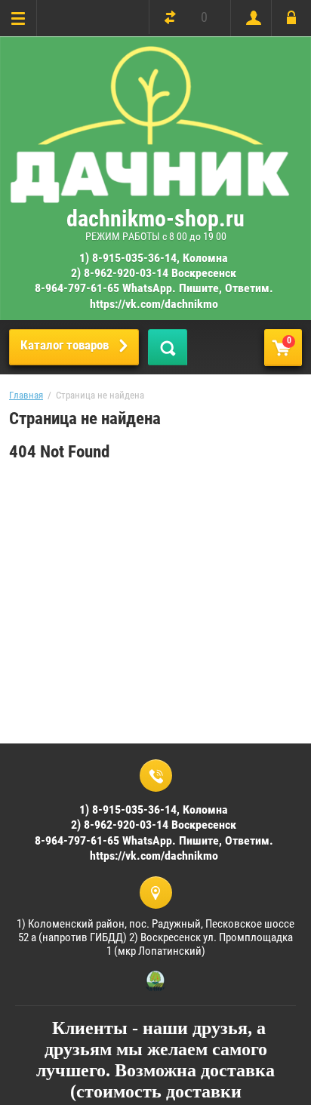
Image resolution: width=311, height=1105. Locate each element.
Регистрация (250, 18)
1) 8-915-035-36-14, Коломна (153, 258)
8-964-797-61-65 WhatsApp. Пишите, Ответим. (154, 288)
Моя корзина (289, 340)
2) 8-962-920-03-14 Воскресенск (153, 273)
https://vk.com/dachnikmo (154, 304)
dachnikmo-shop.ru (155, 218)
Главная (26, 395)
